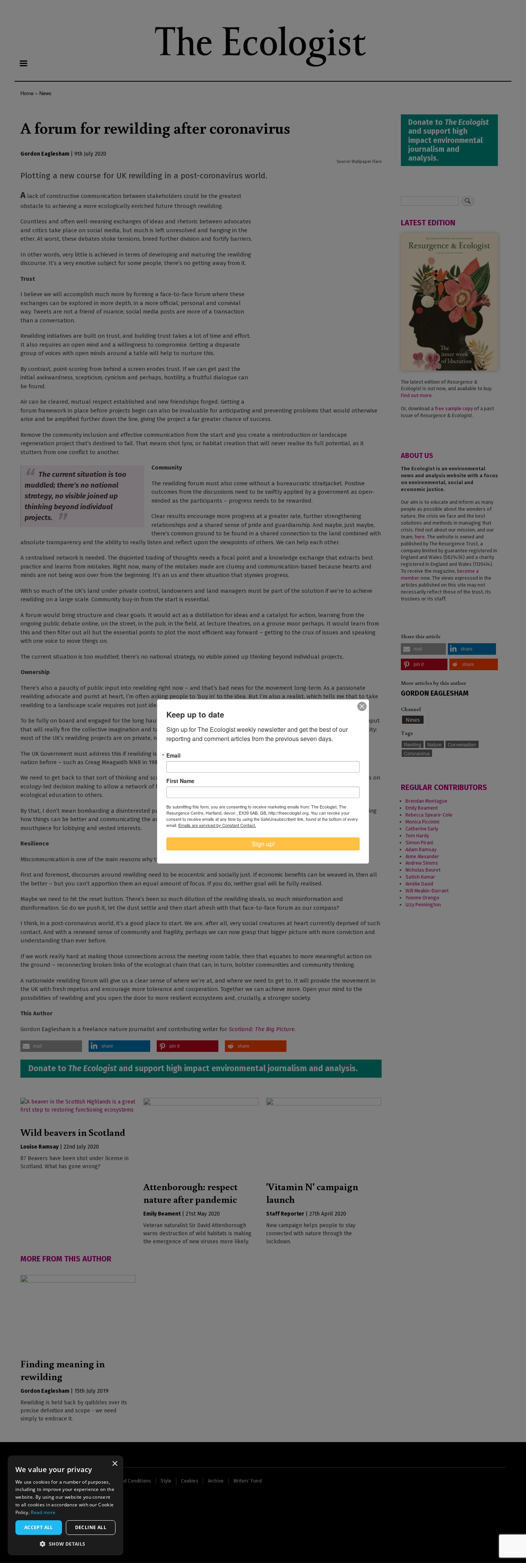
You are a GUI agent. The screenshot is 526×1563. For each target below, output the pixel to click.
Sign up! (263, 843)
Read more (43, 1512)
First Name (180, 780)
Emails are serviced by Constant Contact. (217, 825)
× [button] (114, 1464)
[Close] (362, 706)
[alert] (65, 1505)
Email (173, 755)
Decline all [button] (90, 1527)
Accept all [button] (38, 1527)
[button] (65, 1544)
